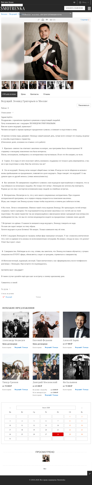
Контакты (34, 94)
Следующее (84, 20)
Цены (23, 94)
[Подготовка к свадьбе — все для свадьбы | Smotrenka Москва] (12, 8)
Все (45, 469)
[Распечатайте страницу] (43, 20)
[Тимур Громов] (15, 366)
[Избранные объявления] (75, 2)
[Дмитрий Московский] (46, 366)
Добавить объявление (74, 8)
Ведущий (9, 297)
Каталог (4, 14)
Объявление (9, 94)
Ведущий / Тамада (16, 14)
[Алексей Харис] (76, 324)
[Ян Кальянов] (76, 366)
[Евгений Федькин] (46, 324)
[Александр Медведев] (15, 324)
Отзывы (46, 94)
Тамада (38, 297)
